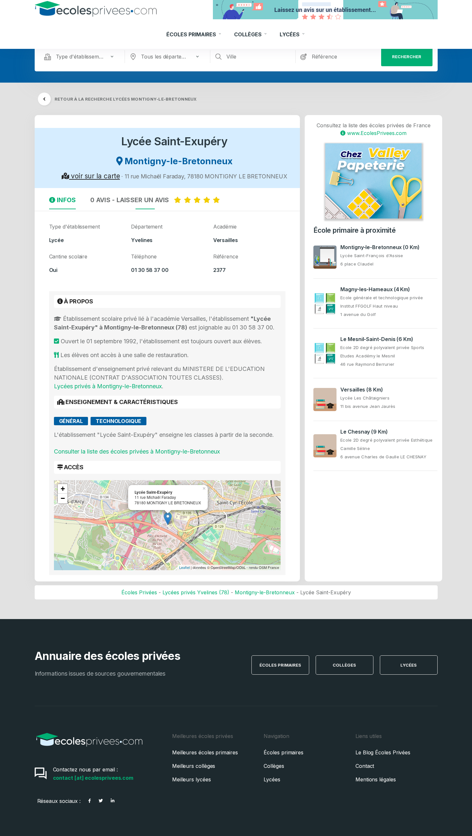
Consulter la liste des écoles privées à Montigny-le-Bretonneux (137, 451)
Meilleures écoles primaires (205, 752)
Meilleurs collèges (193, 766)
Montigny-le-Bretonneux (265, 592)
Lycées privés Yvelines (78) (195, 592)
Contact (364, 766)
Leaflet (184, 567)
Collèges (248, 34)
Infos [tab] (65, 200)
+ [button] (63, 489)
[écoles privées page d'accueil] (89, 748)
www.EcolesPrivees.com (375, 133)
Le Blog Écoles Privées (382, 752)
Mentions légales (375, 779)
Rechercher (406, 56)
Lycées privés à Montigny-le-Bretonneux (108, 386)
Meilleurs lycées (191, 779)
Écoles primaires (283, 752)
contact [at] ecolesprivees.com (93, 778)
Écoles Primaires (191, 34)
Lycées (290, 34)
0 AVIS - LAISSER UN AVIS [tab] (132, 200)
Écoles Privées (139, 592)
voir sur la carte (94, 176)
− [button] (63, 498)
